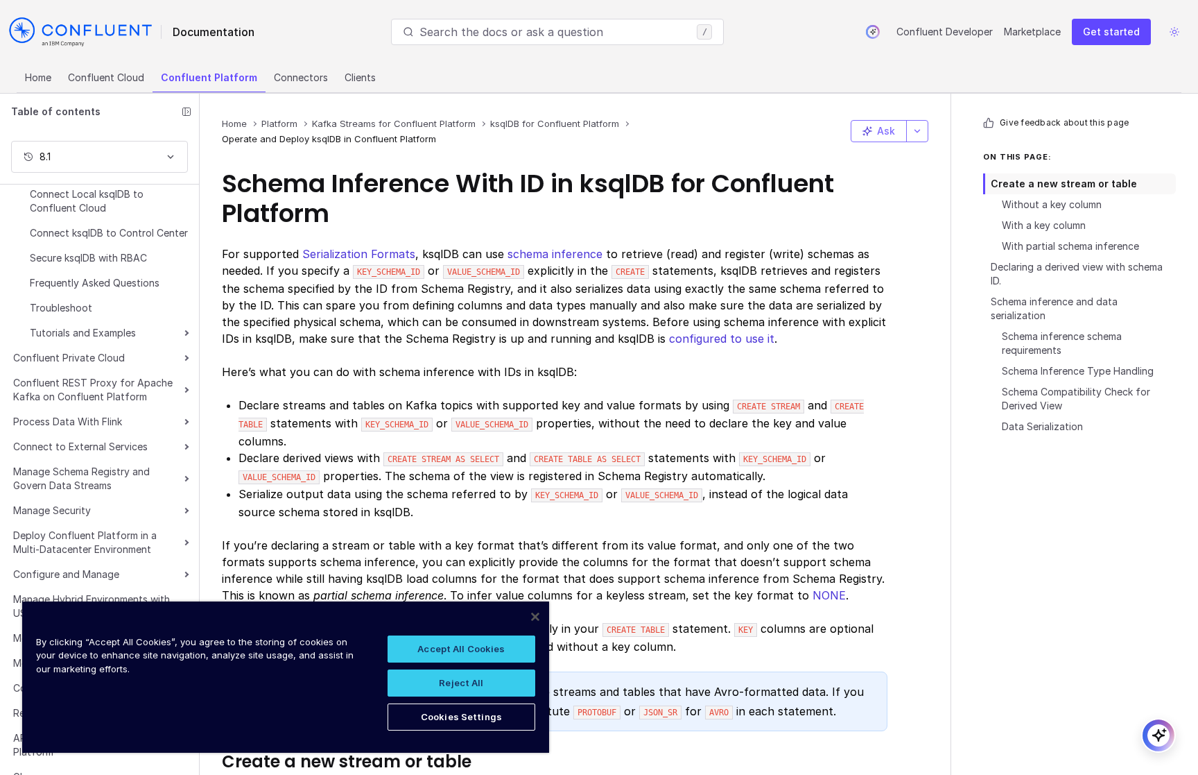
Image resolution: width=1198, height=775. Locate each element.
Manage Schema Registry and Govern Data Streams (81, 478)
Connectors (301, 77)
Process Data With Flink (67, 421)
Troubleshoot (61, 308)
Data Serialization (1042, 426)
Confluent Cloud (106, 77)
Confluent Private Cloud (69, 358)
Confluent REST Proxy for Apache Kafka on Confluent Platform (93, 389)
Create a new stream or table (1064, 183)
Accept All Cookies (461, 648)
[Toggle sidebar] (186, 111)
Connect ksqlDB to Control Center (109, 233)
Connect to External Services (80, 446)
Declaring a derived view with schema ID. (1077, 274)
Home (38, 77)
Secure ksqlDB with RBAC (88, 258)
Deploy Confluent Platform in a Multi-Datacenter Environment (85, 542)
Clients (360, 77)
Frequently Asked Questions (94, 283)
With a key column (1044, 225)
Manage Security (52, 510)
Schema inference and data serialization (1054, 308)
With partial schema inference (1070, 246)
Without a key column (1052, 204)
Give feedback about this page (1064, 122)
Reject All (461, 682)
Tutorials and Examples (83, 333)
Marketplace (1032, 31)
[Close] (535, 617)
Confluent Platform (209, 77)
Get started (1111, 31)
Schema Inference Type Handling (1078, 371)
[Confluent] (80, 32)
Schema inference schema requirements (1062, 343)
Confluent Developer (944, 31)
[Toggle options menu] (917, 131)
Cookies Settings (461, 716)
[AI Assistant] (872, 31)
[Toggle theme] (1174, 31)
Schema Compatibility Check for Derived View (1076, 398)
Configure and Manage (66, 574)
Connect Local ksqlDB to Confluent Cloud (87, 201)
